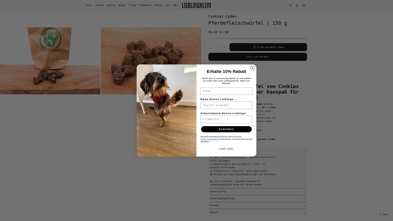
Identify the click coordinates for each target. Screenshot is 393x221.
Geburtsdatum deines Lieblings (223, 113)
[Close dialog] (252, 68)
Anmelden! (226, 129)
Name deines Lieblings (216, 99)
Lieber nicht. (226, 149)
